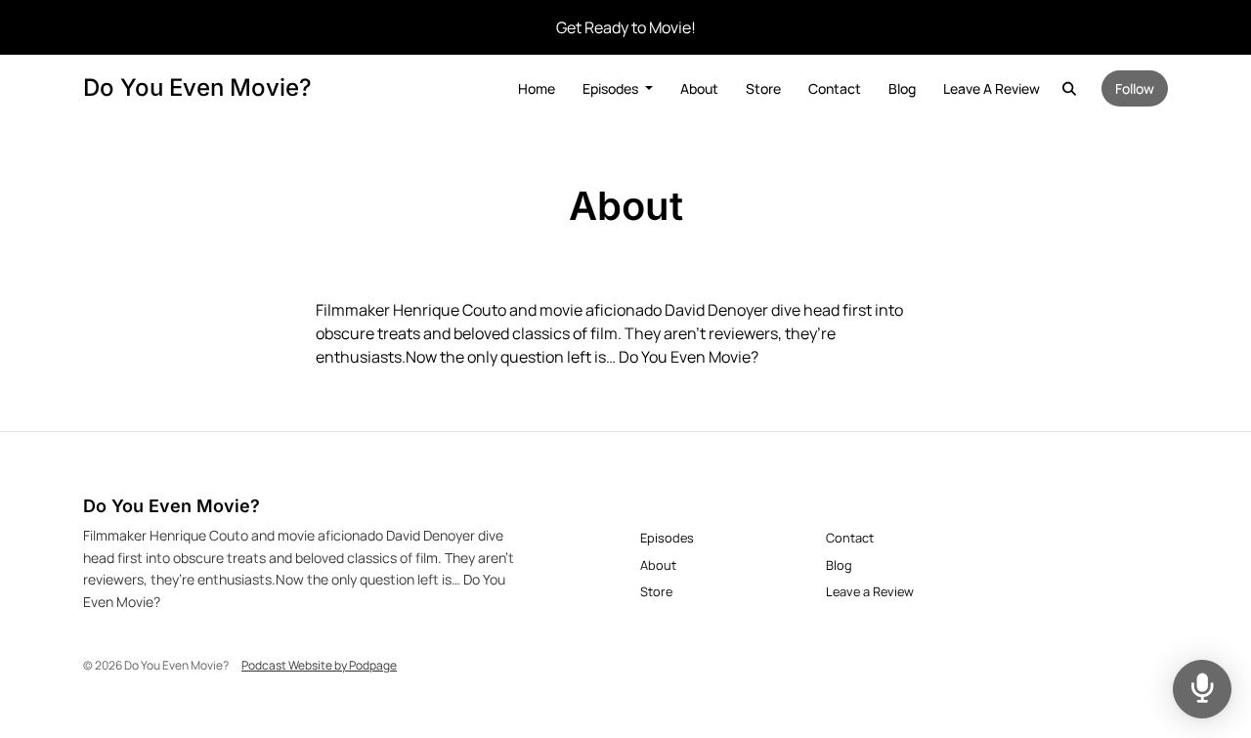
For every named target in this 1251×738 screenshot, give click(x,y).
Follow (1134, 88)
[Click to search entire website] (1070, 88)
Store (763, 88)
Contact (834, 88)
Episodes (611, 88)
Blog (902, 88)
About (699, 88)
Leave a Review (991, 88)
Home (536, 88)
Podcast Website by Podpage (319, 665)
